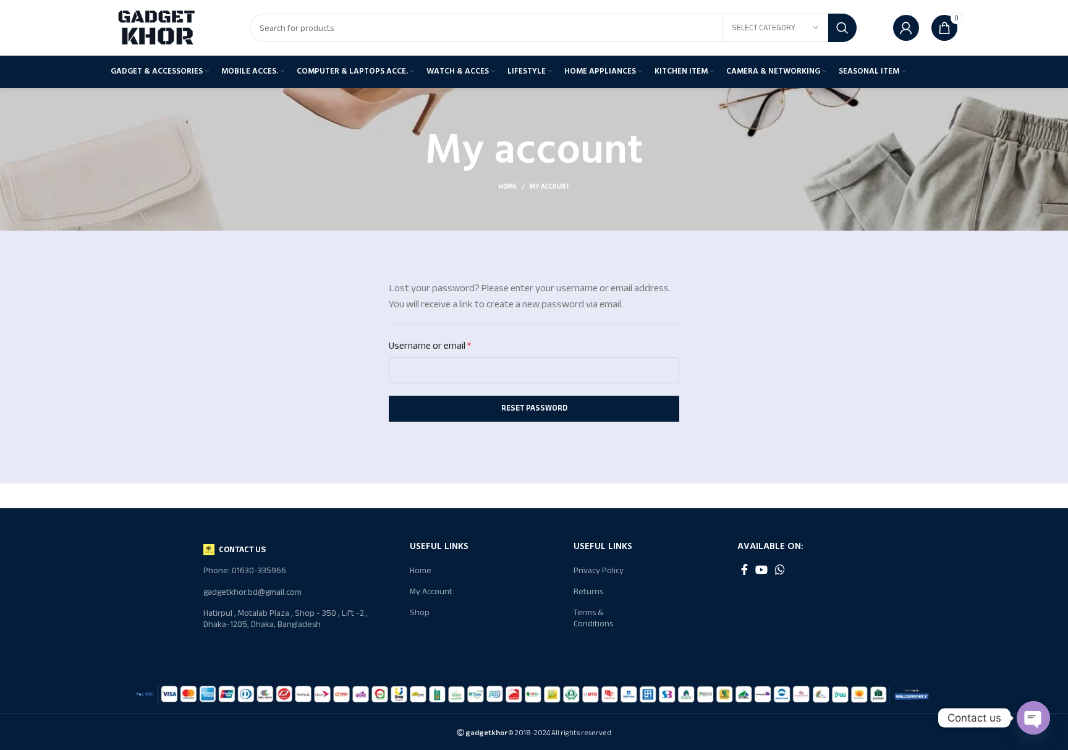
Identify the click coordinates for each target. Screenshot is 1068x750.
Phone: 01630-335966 (244, 570)
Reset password (534, 408)
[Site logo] (157, 27)
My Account (431, 591)
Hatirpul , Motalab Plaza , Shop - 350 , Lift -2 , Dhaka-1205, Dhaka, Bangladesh (285, 619)
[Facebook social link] (744, 569)
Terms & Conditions (593, 618)
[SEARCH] (842, 28)
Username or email (430, 346)
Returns (588, 591)
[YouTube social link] (761, 569)
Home (508, 187)
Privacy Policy (599, 570)
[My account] (906, 27)
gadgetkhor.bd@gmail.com (252, 592)
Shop (420, 612)
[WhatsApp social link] (780, 569)
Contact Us (242, 549)
